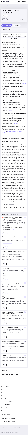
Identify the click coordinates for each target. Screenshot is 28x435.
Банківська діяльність (8, 227)
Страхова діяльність (18, 227)
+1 (25, 217)
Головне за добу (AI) (6, 25)
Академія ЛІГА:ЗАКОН (5, 404)
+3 (25, 296)
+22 (25, 312)
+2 (25, 236)
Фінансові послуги (7, 229)
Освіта (5, 275)
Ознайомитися (14, 210)
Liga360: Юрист (4, 392)
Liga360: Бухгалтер (5, 395)
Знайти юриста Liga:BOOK (6, 401)
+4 (25, 341)
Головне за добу (6, 29)
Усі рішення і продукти (6, 410)
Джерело (5, 67)
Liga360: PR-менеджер (5, 398)
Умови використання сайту (8, 418)
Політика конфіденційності (8, 421)
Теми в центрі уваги (5, 407)
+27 (25, 268)
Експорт (15, 38)
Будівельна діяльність (8, 244)
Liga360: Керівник (4, 389)
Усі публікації (16, 25)
